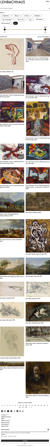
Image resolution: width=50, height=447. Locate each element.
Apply (15, 23)
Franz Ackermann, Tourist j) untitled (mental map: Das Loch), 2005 (37, 162)
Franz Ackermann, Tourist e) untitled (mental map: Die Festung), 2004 (12, 95)
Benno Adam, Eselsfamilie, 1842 (33, 212)
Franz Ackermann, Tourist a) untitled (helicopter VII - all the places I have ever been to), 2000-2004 (37, 59)
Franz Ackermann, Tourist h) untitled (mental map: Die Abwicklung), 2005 (38, 138)
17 (47, 405)
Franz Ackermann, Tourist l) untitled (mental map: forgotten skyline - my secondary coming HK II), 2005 (37, 187)
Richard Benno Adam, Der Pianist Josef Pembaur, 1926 (37, 396)
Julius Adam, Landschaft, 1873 (7, 298)
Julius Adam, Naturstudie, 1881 (7, 320)
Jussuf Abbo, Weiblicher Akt (6, 71)
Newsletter (4, 426)
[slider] (5, 29)
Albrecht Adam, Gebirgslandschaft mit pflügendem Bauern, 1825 (9, 214)
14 (38, 405)
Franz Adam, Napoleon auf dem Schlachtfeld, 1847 (11, 240)
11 (29, 405)
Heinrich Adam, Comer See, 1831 (34, 276)
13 (35, 405)
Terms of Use (5, 422)
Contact (4, 415)
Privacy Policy (5, 420)
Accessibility (5, 424)
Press (3, 418)
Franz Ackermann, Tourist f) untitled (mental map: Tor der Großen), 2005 (38, 96)
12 (32, 405)
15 (41, 405)
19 (23, 407)
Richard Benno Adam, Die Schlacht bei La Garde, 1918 (12, 368)
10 (26, 405)
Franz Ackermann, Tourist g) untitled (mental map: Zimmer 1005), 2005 (12, 125)
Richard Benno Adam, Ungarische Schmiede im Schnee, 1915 (37, 344)
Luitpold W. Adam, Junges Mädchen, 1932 (10, 358)
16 (44, 405)
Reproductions (6, 417)
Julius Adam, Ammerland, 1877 (33, 298)
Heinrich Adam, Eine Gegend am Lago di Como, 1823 (12, 277)
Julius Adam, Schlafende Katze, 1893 (34, 323)
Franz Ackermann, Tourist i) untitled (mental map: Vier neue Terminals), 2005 (12, 162)
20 (26, 407)
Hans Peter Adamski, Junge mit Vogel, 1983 (36, 254)
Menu (47, 1)
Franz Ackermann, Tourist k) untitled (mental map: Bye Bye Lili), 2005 (12, 186)
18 (19, 407)
